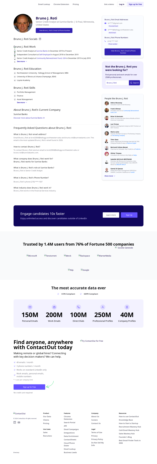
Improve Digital (131, 143)
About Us (95, 416)
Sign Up (129, 215)
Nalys (135, 155)
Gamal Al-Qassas (117, 169)
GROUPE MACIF (121, 164)
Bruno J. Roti (46, 18)
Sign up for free (135, 4)
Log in (121, 4)
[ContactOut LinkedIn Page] (14, 436)
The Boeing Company (118, 135)
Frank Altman (116, 109)
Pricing (76, 4)
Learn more (111, 215)
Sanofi (132, 172)
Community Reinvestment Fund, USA (51, 58)
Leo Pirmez (115, 124)
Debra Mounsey (116, 103)
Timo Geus (114, 140)
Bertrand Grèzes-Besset (119, 147)
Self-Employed (45, 54)
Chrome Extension (61, 4)
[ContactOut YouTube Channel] (19, 436)
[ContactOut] (23, 4)
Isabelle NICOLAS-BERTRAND (121, 159)
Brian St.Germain (117, 116)
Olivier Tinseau (116, 153)
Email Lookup (44, 4)
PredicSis (137, 149)
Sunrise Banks (42, 51)
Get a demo (109, 4)
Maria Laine (115, 132)
